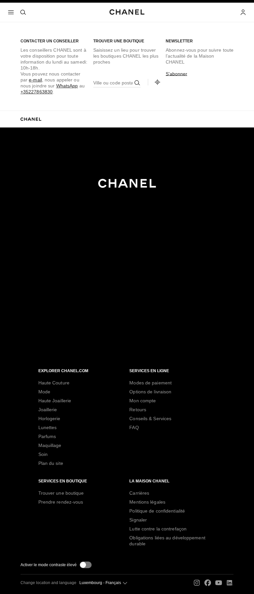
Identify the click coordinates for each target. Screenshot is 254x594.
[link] (157, 82)
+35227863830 (37, 91)
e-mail (35, 79)
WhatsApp (67, 85)
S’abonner (176, 73)
